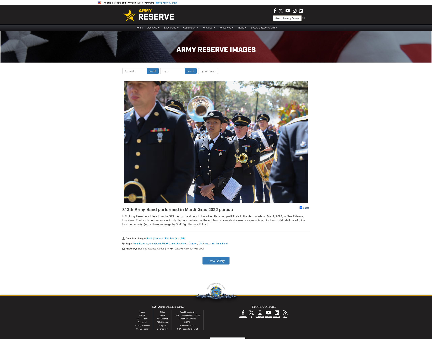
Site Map (142, 315)
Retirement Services (187, 319)
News (241, 27)
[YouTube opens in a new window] (287, 10)
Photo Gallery (216, 261)
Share (306, 207)
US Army (203, 243)
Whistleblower (162, 322)
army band (155, 243)
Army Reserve (140, 243)
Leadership (170, 27)
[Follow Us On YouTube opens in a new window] (268, 313)
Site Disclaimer (142, 329)
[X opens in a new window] (281, 10)
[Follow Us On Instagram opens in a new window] (260, 313)
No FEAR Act (162, 319)
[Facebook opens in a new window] (275, 10)
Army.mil (162, 326)
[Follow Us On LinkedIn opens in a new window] (277, 313)
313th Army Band (218, 243)
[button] (168, 3)
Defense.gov (162, 329)
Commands (189, 27)
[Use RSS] (285, 313)
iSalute (162, 315)
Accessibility (142, 319)
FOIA (162, 312)
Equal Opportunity (187, 312)
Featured (207, 27)
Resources (225, 27)
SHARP (187, 322)
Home (140, 27)
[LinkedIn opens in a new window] (301, 10)
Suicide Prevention (187, 326)
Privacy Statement (142, 326)
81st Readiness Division (184, 243)
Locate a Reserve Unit (263, 27)
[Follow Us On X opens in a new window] (251, 313)
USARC (166, 243)
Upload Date (207, 71)
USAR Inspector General (187, 329)
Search (152, 71)
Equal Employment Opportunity (187, 315)
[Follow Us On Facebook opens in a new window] (243, 313)
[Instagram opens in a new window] (294, 10)
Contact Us (142, 322)
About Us (152, 27)
